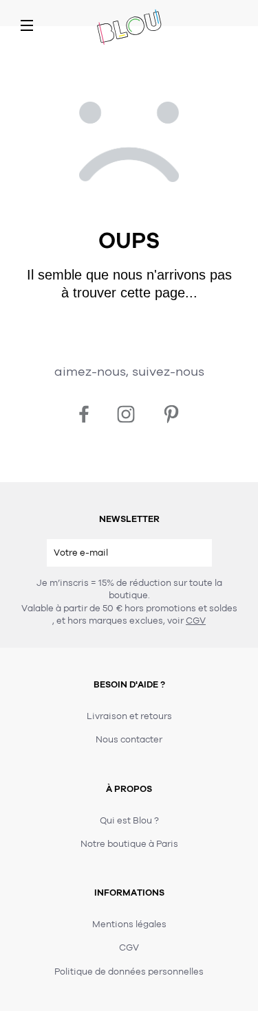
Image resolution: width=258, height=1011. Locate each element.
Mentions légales (129, 924)
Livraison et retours (129, 716)
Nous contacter (129, 740)
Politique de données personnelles (129, 972)
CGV (196, 621)
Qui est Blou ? (129, 821)
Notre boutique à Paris (129, 844)
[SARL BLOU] (129, 28)
